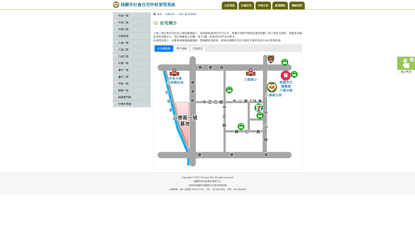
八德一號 (123, 42)
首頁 (159, 14)
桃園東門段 (124, 97)
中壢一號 (123, 63)
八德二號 (123, 49)
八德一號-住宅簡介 (187, 14)
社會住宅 (246, 5)
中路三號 (123, 29)
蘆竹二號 (123, 76)
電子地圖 (181, 48)
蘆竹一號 (123, 70)
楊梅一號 (123, 90)
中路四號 (123, 36)
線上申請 (406, 71)
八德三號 (123, 56)
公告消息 (229, 5)
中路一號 (123, 15)
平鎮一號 (123, 83)
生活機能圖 (163, 48)
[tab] (164, 48)
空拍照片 (198, 48)
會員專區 (280, 5)
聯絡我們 (297, 5)
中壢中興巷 (124, 104)
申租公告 (263, 5)
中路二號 (123, 22)
